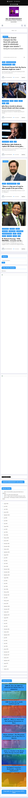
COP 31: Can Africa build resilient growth (11, 494)
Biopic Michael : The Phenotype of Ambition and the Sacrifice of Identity (14, 736)
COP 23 (15, 233)
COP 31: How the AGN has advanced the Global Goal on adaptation (14, 687)
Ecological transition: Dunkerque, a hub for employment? (14, 769)
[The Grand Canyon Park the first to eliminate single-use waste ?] (14, 47)
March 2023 (6, 566)
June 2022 (5, 580)
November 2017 (6, 654)
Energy (20, 100)
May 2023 (5, 560)
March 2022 (6, 589)
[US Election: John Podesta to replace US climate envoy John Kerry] (14, 130)
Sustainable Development (7, 64)
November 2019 (6, 609)
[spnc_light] (25, 25)
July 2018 (5, 637)
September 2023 (7, 552)
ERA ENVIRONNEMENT (14, 19)
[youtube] (17, 4)
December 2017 (6, 652)
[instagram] (15, 4)
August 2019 (6, 617)
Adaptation (12, 228)
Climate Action (4, 699)
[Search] (22, 26)
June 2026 (5, 506)
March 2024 (6, 535)
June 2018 (5, 640)
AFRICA (7, 683)
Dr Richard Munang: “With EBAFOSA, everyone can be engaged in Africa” (11, 240)
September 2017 (6, 660)
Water (24, 748)
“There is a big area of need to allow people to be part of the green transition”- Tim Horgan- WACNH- (12, 187)
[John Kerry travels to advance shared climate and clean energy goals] (14, 90)
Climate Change (5, 141)
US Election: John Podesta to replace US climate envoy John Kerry (12, 145)
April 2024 (6, 532)
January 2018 (6, 649)
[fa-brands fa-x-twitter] (12, 4)
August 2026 (6, 503)
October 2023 (6, 549)
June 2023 (5, 557)
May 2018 (5, 643)
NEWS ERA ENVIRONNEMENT (11, 62)
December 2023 (6, 543)
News (3, 62)
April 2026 (6, 509)
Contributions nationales (7, 233)
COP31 (13, 683)
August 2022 (6, 577)
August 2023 (6, 555)
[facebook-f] (10, 4)
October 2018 (6, 632)
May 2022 (5, 583)
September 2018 (6, 634)
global (3, 732)
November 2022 (6, 572)
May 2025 (5, 523)
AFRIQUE (17, 228)
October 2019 (6, 612)
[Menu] (2, 25)
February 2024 (6, 537)
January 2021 (6, 603)
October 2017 (6, 657)
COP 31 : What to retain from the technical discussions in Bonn (14, 496)
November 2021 (6, 595)
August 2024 (6, 526)
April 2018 (5, 646)
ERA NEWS (17, 683)
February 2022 (6, 592)
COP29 (16, 100)
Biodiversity (7, 748)
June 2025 (5, 520)
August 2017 (6, 663)
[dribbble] (14, 4)
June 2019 (5, 620)
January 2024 (6, 540)
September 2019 (6, 614)
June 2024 (5, 529)
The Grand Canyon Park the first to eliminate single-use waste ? (14, 68)
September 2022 (7, 575)
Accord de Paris (5, 228)
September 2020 (7, 606)
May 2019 (5, 623)
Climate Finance (5, 100)
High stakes (6, 732)
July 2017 (5, 666)
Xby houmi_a (4, 270)
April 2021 (5, 597)
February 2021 (6, 600)
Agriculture (5, 231)
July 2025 (5, 517)
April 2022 (6, 586)
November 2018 (6, 629)
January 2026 (6, 512)
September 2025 (7, 515)
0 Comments (17, 77)
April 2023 (6, 563)
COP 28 (12, 100)
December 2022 (6, 569)
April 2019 (5, 626)
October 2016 (6, 669)
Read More (23, 77)
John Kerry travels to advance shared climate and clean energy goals (13, 107)
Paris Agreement (21, 683)
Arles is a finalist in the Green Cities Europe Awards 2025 (14, 752)
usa (13, 64)
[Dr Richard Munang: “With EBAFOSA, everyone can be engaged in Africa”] (14, 213)
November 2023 (6, 546)
